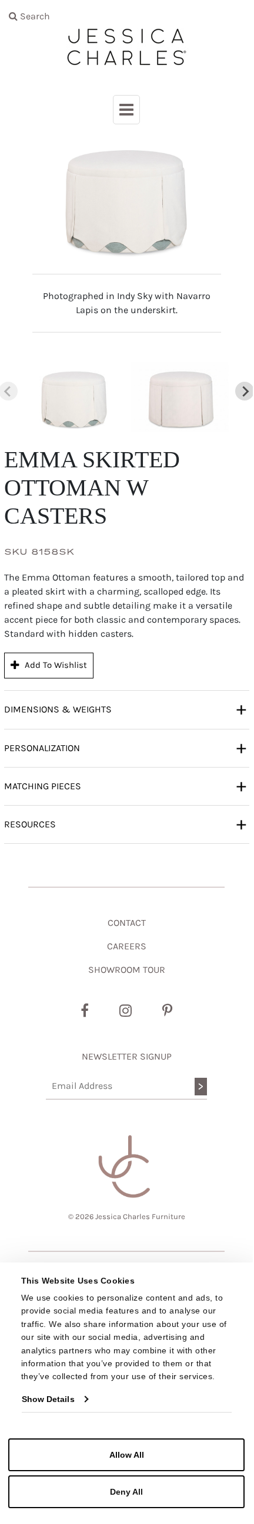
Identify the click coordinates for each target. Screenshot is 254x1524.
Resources (125, 823)
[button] (74, 397)
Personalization (125, 747)
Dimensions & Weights (125, 708)
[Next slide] (244, 391)
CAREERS (126, 946)
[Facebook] (85, 1011)
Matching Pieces (125, 785)
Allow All (126, 1454)
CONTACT (127, 922)
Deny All (126, 1491)
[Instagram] (125, 1011)
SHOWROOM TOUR (126, 969)
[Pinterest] (167, 1011)
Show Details (48, 1399)
